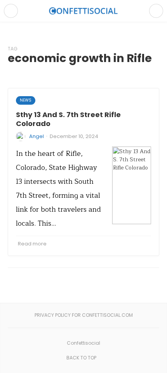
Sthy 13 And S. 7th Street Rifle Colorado (68, 119)
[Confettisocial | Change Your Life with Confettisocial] (83, 11)
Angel (36, 136)
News (25, 100)
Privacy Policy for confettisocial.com (84, 315)
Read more (32, 243)
